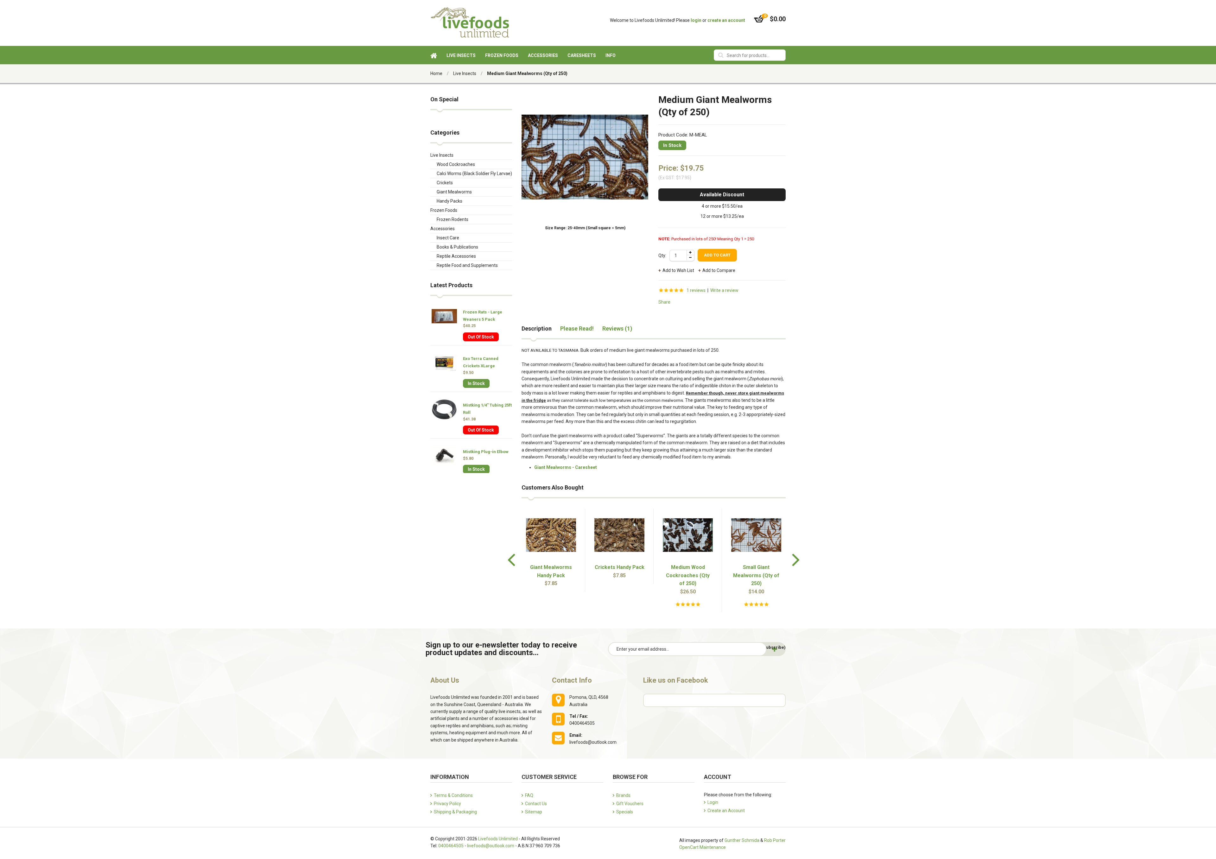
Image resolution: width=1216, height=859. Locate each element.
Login (712, 802)
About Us (444, 680)
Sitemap (533, 811)
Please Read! (577, 328)
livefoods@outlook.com (490, 845)
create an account (726, 20)
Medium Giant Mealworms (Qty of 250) (527, 73)
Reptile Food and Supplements (467, 265)
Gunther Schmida (742, 840)
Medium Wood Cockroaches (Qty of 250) (688, 575)
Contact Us (536, 803)
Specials (624, 811)
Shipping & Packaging (455, 811)
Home (436, 73)
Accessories (442, 228)
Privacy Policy (447, 803)
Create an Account (726, 810)
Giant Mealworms (454, 191)
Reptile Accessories (456, 256)
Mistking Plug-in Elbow (486, 451)
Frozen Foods (443, 210)
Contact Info (572, 680)
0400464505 (451, 845)
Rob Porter (775, 840)
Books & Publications (457, 246)
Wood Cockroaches (456, 164)
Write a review (724, 290)
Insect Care (448, 237)
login (696, 20)
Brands (623, 795)
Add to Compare (718, 270)
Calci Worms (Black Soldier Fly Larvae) (474, 173)
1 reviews (696, 290)
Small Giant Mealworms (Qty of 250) (756, 575)
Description (537, 328)
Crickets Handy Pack (619, 567)
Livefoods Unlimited (498, 838)
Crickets (445, 182)
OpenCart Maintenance (702, 847)
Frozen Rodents (452, 219)
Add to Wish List (678, 270)
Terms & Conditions (453, 795)
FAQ (529, 795)
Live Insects (464, 73)
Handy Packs (449, 201)
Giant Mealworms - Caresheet (565, 467)
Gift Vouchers (629, 803)
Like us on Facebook (675, 680)
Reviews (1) (617, 328)
